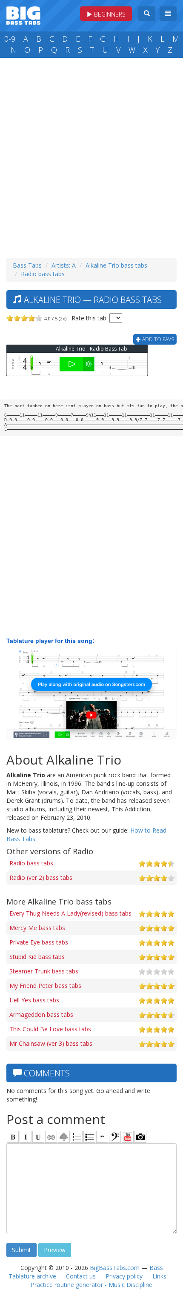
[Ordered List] (77, 1137)
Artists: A (63, 265)
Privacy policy (124, 1276)
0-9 (9, 39)
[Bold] (13, 1137)
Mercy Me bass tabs (37, 928)
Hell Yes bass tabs (34, 1000)
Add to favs (157, 339)
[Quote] (102, 1137)
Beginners (109, 14)
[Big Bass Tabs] (23, 15)
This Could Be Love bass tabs (50, 1029)
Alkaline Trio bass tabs (116, 265)
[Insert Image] (64, 1137)
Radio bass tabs (43, 274)
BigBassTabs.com (115, 1268)
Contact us (81, 1276)
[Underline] (38, 1137)
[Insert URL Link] (51, 1137)
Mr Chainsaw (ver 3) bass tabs (50, 1043)
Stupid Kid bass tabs (37, 957)
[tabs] (115, 1137)
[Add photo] (140, 1137)
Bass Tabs (27, 265)
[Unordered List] (89, 1137)
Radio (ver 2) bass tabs (40, 877)
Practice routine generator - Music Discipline (91, 1285)
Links (159, 1276)
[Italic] (25, 1137)
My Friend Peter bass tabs (45, 986)
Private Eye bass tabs (38, 942)
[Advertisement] (91, 155)
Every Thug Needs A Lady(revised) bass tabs (70, 913)
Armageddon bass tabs (41, 1014)
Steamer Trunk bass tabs (43, 971)
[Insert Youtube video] (128, 1137)
